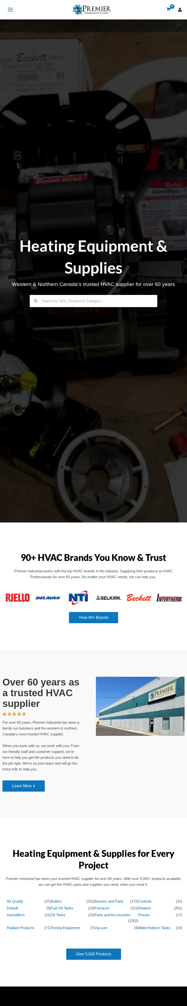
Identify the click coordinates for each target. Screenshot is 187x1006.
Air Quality (15, 901)
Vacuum (101, 928)
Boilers (56, 901)
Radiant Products (20, 928)
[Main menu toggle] (10, 9)
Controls (145, 901)
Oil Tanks (58, 915)
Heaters (144, 908)
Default (12, 908)
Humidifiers (16, 915)
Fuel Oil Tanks (62, 908)
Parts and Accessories (112, 915)
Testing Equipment (65, 928)
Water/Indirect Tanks (154, 928)
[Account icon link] (180, 10)
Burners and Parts (108, 901)
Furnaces (102, 908)
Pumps (144, 915)
